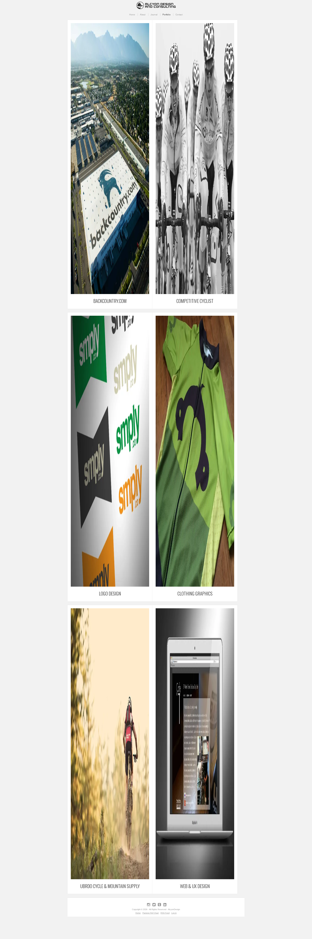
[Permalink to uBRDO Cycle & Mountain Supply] (110, 878)
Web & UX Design (195, 885)
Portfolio (166, 14)
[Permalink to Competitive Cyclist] (195, 293)
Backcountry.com (110, 300)
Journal (154, 14)
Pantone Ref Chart (150, 913)
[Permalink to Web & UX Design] (195, 878)
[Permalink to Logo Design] (110, 585)
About (142, 14)
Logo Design (110, 593)
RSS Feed (165, 913)
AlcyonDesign (156, 4)
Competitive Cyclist (194, 300)
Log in (174, 913)
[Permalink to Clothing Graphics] (195, 585)
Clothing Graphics (195, 593)
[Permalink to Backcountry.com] (110, 293)
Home (132, 14)
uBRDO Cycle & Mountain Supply (110, 885)
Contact (179, 14)
